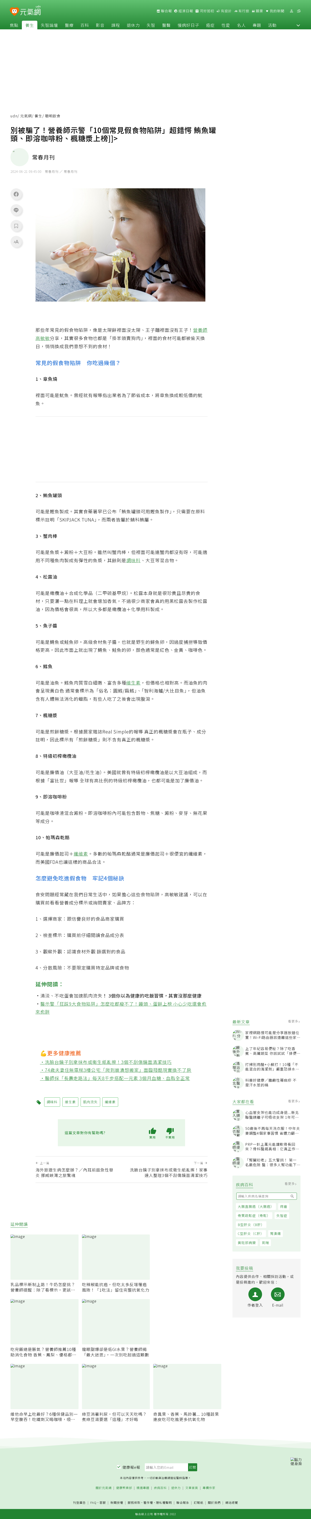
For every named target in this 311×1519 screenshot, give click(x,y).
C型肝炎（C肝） (251, 1233)
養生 (29, 25)
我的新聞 (276, 11)
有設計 (226, 11)
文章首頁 (191, 1488)
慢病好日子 (188, 25)
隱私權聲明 (164, 1502)
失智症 (281, 1215)
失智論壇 (49, 25)
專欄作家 (209, 1488)
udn (14, 115)
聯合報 (166, 11)
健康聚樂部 (124, 1488)
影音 (100, 25)
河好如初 (206, 11)
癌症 (210, 25)
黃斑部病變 (247, 1242)
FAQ (93, 1502)
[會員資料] (291, 11)
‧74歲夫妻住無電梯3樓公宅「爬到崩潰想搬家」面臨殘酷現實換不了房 (116, 1070)
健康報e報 (131, 1467)
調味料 (133, 560)
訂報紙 (198, 1502)
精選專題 (143, 1488)
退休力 (133, 25)
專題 (256, 25)
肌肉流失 (92, 995)
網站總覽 (231, 1502)
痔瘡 (283, 1206)
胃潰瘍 (275, 1233)
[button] (298, 25)
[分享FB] (16, 194)
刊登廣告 (79, 1502)
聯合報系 (182, 1502)
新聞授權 (116, 1502)
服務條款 (134, 1502)
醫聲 (166, 25)
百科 (84, 25)
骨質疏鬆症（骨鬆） (254, 1215)
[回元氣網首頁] (30, 11)
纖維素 (81, 853)
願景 (259, 11)
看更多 (293, 1021)
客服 (102, 1502)
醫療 (69, 25)
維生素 (133, 682)
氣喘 (265, 1242)
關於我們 (214, 1502)
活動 (272, 25)
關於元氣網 (104, 1488)
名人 (241, 25)
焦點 (14, 25)
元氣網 (26, 115)
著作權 (148, 1502)
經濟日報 (185, 11)
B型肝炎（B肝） (251, 1224)
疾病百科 (160, 1488)
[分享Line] (16, 210)
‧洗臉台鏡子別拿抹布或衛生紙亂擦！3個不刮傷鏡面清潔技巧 (106, 1062)
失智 (151, 25)
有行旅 (243, 11)
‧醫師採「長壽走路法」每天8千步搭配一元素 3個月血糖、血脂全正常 (115, 1078)
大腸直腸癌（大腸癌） (256, 1206)
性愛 (226, 25)
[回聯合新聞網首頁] (14, 11)
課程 (115, 25)
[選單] (298, 11)
